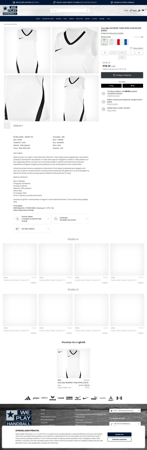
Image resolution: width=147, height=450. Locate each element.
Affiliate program (80, 425)
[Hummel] (61, 398)
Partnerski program (47, 419)
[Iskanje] (87, 10)
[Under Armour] (119, 398)
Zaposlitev (44, 422)
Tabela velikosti (138, 48)
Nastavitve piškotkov (48, 425)
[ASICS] (36, 398)
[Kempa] (69, 398)
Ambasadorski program (48, 416)
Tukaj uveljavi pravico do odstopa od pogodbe (90, 414)
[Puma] (94, 398)
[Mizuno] (78, 398)
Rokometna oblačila (10, 24)
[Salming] (102, 398)
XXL (122, 57)
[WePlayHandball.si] (22, 418)
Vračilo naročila (80, 417)
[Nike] (86, 398)
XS (105, 53)
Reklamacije (79, 420)
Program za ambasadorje (83, 422)
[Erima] (52, 398)
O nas (126, 10)
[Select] (111, 398)
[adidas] (28, 398)
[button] (84, 10)
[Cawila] (44, 398)
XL (139, 53)
